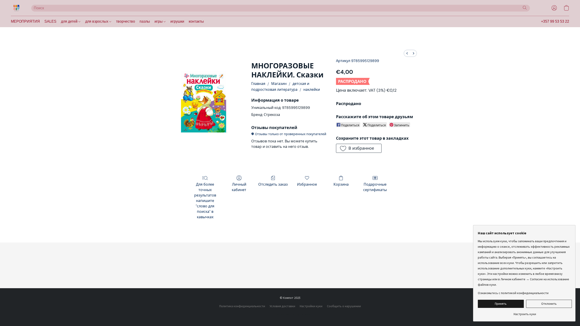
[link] (525, 312)
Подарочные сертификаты (375, 187)
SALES (50, 21)
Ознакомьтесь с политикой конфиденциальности (513, 293)
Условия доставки (282, 306)
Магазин (279, 83)
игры (159, 21)
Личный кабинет (239, 187)
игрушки (177, 21)
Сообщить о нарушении (344, 306)
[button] (16, 8)
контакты (196, 21)
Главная (258, 83)
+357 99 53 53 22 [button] (555, 21)
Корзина (341, 184)
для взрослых (97, 21)
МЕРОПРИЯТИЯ (25, 21)
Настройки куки (311, 306)
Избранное (307, 184)
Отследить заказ (273, 184)
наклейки (311, 89)
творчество (125, 21)
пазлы (145, 21)
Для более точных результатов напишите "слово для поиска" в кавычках (205, 200)
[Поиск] (524, 8)
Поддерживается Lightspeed (290, 314)
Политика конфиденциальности (242, 306)
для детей (69, 21)
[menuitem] (407, 53)
